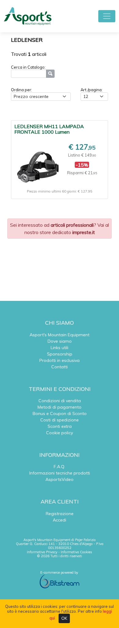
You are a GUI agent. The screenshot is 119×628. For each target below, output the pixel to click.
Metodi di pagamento (59, 407)
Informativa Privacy (42, 552)
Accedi (59, 520)
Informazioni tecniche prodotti (59, 473)
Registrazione (60, 513)
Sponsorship (59, 354)
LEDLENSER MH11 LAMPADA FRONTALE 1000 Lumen (49, 129)
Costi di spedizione (59, 420)
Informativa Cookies (76, 552)
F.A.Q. (59, 466)
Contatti (59, 367)
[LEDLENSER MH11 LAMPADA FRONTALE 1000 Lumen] (37, 164)
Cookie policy (59, 432)
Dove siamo (60, 341)
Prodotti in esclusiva (59, 360)
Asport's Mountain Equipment (59, 334)
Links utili (59, 347)
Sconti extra (60, 426)
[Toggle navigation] (106, 16)
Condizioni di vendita (59, 400)
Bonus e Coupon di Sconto (60, 413)
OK (64, 618)
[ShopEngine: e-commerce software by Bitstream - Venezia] (59, 581)
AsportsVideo (59, 479)
